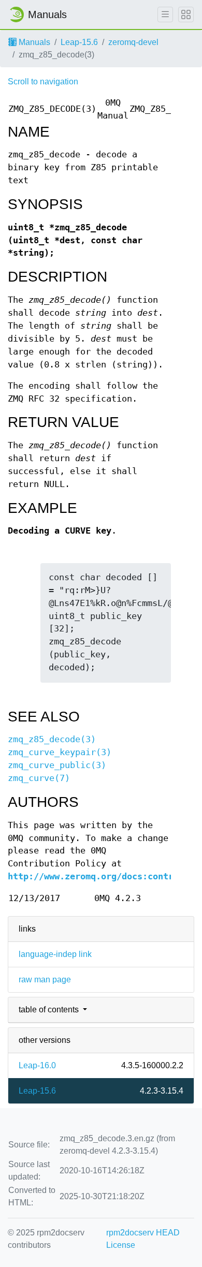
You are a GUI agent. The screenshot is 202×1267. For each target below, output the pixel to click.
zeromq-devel (133, 42)
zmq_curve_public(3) (57, 765)
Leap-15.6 (79, 42)
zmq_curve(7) (39, 778)
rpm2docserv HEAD (143, 1232)
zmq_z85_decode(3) (52, 739)
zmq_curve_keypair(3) (59, 752)
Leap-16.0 (37, 1065)
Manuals (33, 42)
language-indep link (55, 954)
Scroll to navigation (43, 81)
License (120, 1245)
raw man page (45, 979)
